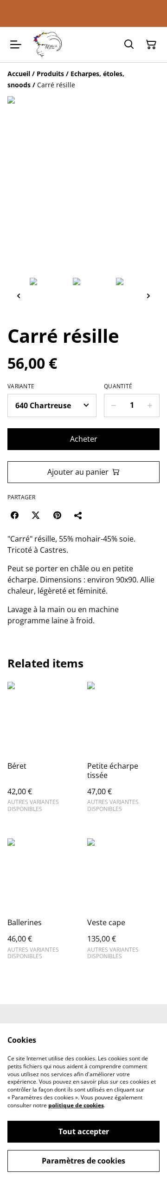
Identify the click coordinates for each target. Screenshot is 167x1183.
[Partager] (78, 515)
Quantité (118, 386)
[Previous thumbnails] (18, 296)
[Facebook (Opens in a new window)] (14, 515)
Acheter (83, 439)
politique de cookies (76, 1105)
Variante (20, 386)
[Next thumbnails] (148, 296)
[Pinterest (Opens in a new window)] (57, 515)
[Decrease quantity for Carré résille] (113, 405)
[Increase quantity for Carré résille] (150, 405)
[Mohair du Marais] (47, 45)
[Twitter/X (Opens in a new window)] (36, 515)
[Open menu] (16, 44)
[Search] (129, 44)
